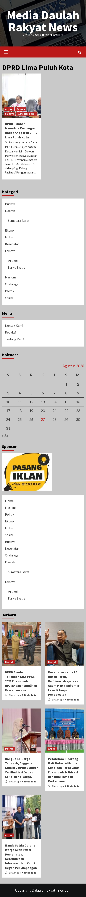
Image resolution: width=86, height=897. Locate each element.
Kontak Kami (14, 325)
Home (9, 501)
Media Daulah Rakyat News (43, 20)
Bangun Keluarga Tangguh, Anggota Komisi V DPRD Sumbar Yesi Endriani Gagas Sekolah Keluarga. (21, 768)
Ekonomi (11, 230)
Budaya (10, 204)
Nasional (11, 277)
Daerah (21, 109)
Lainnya (9, 113)
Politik (9, 291)
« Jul (5, 435)
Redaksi (10, 332)
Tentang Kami (14, 339)
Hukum (10, 237)
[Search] (79, 52)
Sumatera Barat (26, 113)
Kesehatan (12, 244)
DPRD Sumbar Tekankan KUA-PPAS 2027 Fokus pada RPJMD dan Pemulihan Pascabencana (21, 681)
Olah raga (11, 284)
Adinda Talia (29, 142)
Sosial (9, 297)
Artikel (9, 109)
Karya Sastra (16, 267)
